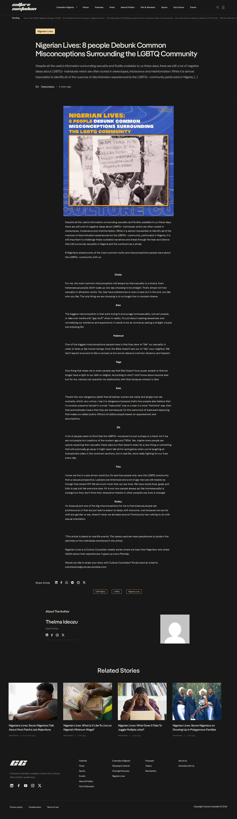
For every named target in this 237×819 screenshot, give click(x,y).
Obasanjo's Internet (121, 766)
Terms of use (52, 807)
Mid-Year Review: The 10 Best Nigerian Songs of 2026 (26, 18)
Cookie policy (35, 807)
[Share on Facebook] (61, 582)
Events (193, 7)
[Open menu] (223, 7)
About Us (182, 760)
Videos (86, 7)
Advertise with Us (186, 766)
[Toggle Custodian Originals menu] (76, 7)
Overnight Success (120, 771)
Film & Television (148, 7)
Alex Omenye (13, 736)
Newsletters (150, 771)
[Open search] (218, 7)
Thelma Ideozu (47, 86)
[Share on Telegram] (72, 582)
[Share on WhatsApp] (66, 582)
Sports (164, 7)
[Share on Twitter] (84, 582)
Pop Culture (178, 7)
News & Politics (128, 7)
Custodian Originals (65, 7)
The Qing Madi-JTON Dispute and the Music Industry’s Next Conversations (128, 18)
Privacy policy (16, 807)
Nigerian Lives (118, 776)
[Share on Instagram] (78, 582)
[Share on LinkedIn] (56, 582)
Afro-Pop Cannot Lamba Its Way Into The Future (185, 18)
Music (112, 7)
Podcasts (99, 7)
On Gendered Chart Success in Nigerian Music (72, 18)
